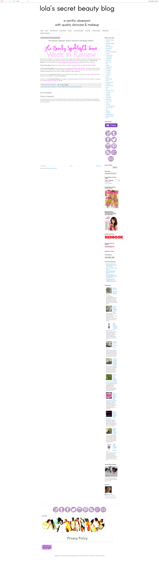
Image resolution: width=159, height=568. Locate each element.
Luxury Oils (87, 30)
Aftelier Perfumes (110, 40)
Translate (110, 183)
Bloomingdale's (109, 46)
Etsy (107, 63)
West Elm (108, 112)
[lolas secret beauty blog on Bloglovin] (110, 247)
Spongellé (108, 99)
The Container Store (110, 106)
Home (41, 30)
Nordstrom (108, 84)
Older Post (98, 166)
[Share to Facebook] (66, 85)
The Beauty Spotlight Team (62, 86)
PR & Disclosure (53, 30)
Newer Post (43, 166)
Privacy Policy (63, 30)
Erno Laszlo (108, 62)
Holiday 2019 (53, 86)
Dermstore (108, 60)
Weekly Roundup (78, 86)
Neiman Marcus (109, 82)
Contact (70, 30)
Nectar (107, 80)
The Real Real (109, 107)
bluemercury (109, 48)
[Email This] (61, 85)
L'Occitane (108, 70)
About (46, 30)
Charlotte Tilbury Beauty (111, 51)
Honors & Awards (96, 30)
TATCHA (108, 104)
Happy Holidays (47, 86)
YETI (107, 117)
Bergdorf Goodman (110, 43)
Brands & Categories (45, 33)
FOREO (107, 65)
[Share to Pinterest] (67, 85)
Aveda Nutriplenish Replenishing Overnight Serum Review (111, 276)
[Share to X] (64, 85)
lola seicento (109, 494)
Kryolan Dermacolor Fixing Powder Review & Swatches (115, 361)
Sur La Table (109, 101)
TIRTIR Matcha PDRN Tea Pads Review (115, 431)
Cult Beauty (108, 58)
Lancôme (108, 72)
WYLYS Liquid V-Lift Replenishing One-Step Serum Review (111, 265)
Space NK (108, 97)
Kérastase (108, 68)
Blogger (103, 555)
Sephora (108, 94)
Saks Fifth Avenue (110, 90)
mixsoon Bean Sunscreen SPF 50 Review (115, 309)
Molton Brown (109, 79)
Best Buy (108, 45)
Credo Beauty (109, 57)
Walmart (108, 111)
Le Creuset (108, 74)
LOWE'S (108, 75)
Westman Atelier (109, 114)
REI (107, 89)
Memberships (105, 30)
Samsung (108, 92)
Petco (107, 87)
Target (107, 102)
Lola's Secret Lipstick (78, 30)
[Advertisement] (70, 151)
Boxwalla (108, 50)
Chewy (107, 53)
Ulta (107, 109)
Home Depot (109, 67)
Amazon (108, 41)
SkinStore (108, 96)
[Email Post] (58, 84)
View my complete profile (110, 497)
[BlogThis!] (63, 85)
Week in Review (71, 86)
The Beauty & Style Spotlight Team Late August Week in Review (111, 280)
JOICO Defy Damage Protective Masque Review (110, 272)
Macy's (107, 77)
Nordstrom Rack (109, 85)
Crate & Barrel (109, 55)
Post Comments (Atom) (51, 168)
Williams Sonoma (110, 116)
